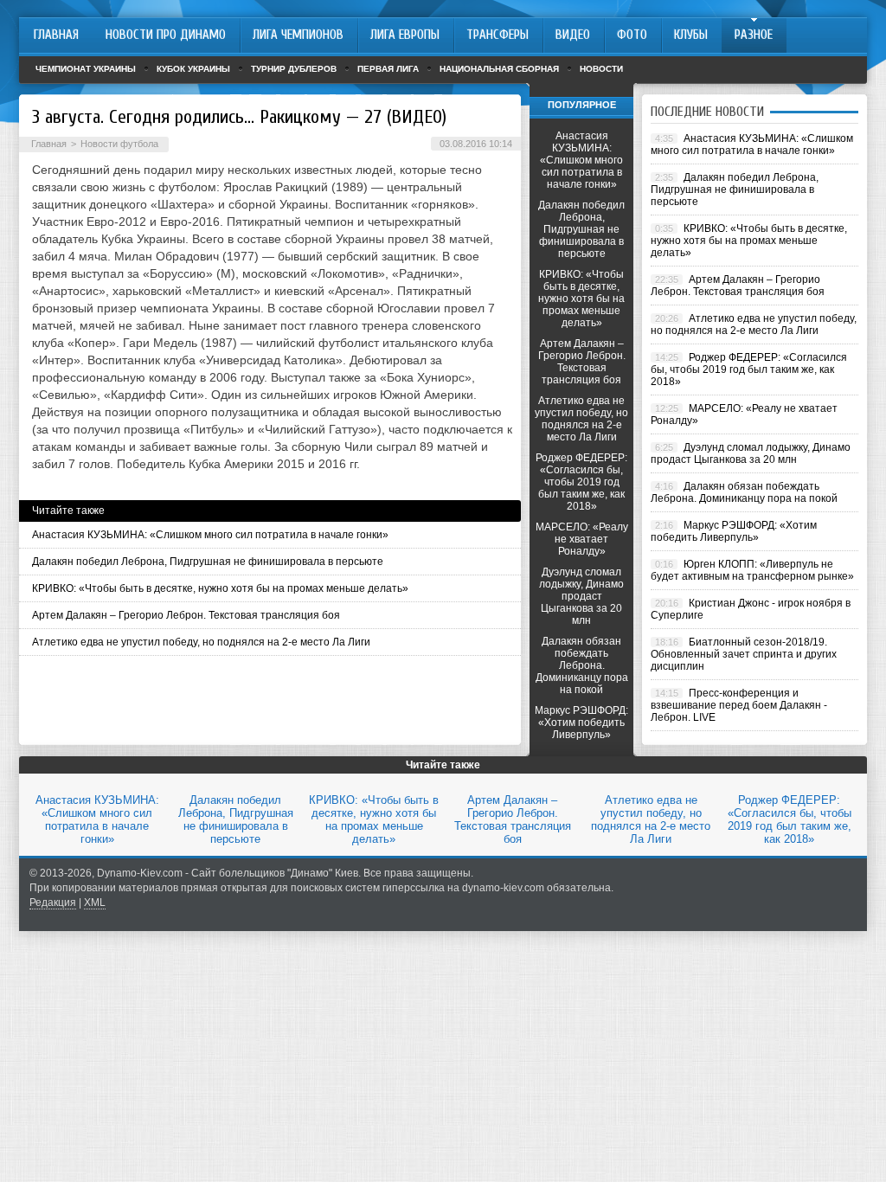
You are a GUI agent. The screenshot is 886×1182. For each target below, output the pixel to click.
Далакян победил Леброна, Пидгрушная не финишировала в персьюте (207, 562)
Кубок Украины (193, 69)
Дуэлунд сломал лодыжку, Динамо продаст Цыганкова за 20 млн (581, 596)
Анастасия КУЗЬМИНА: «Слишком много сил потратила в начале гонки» (210, 535)
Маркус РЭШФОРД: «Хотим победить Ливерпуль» (581, 722)
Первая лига (388, 69)
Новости (601, 69)
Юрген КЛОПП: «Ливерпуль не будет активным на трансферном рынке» (752, 570)
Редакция (52, 902)
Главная (49, 143)
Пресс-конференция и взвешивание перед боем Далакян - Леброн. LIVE (739, 705)
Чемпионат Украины (85, 69)
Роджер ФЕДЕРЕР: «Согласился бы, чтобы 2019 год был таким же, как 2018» (581, 482)
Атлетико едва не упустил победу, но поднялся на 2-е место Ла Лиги (201, 642)
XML (95, 902)
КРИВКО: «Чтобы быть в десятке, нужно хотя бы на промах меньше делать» (220, 588)
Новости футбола (119, 143)
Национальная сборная (499, 69)
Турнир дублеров (294, 69)
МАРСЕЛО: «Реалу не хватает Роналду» (582, 539)
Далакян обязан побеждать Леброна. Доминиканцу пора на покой (582, 665)
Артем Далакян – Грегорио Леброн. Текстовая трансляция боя (186, 615)
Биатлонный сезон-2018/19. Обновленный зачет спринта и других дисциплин (744, 654)
